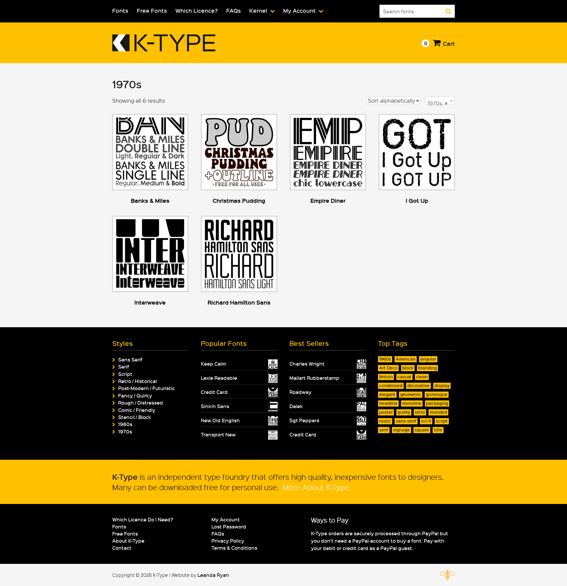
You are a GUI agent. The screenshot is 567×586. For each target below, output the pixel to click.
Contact (121, 547)
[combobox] (440, 100)
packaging (437, 403)
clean (422, 376)
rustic (385, 421)
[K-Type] (164, 49)
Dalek (296, 406)
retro (420, 412)
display (441, 385)
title (438, 430)
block (407, 368)
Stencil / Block (134, 417)
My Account (299, 10)
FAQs (233, 10)
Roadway (300, 392)
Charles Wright (307, 363)
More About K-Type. (316, 487)
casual (404, 376)
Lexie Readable (219, 377)
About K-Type (128, 540)
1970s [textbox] (437, 103)
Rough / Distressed (140, 402)
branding (427, 368)
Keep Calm (213, 363)
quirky (403, 412)
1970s (125, 431)
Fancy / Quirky (135, 395)
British (386, 376)
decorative (418, 385)
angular (428, 359)
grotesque (436, 394)
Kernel (258, 10)
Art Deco (388, 368)
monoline (411, 403)
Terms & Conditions (234, 547)
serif (383, 430)
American (406, 359)
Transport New (218, 434)
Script (125, 374)
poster (386, 412)
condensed (391, 385)
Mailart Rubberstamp (314, 377)
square (422, 430)
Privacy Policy (227, 540)
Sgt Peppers (304, 420)
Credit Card (214, 392)
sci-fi (426, 421)
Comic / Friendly (136, 410)
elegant (387, 394)
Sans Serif (130, 359)
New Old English (220, 420)
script (442, 421)
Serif (123, 366)
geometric (410, 394)
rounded (438, 412)
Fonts (120, 10)
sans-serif (406, 421)
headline (388, 403)
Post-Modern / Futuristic (146, 388)
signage (401, 430)
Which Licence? (196, 10)
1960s (125, 424)
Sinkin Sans (215, 406)
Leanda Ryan (213, 575)
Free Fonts (152, 10)
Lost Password (228, 526)
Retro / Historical (137, 381)
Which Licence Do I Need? (142, 519)
